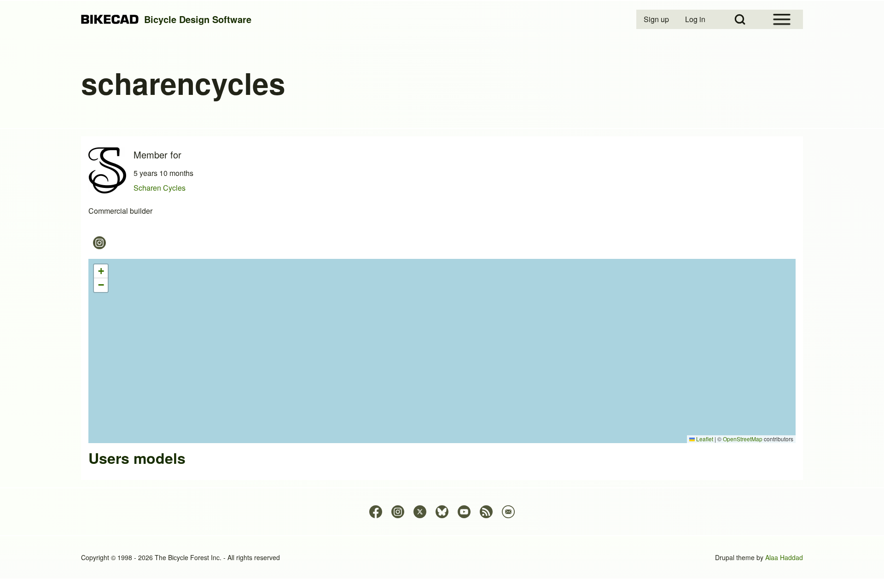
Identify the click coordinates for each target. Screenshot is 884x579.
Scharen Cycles (160, 187)
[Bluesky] (442, 512)
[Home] (110, 19)
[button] (101, 271)
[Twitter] (420, 512)
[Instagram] (99, 243)
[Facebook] (375, 512)
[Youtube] (464, 512)
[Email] (508, 512)
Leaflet (704, 439)
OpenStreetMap (742, 439)
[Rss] (486, 512)
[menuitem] (657, 19)
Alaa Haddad (784, 557)
